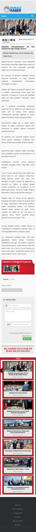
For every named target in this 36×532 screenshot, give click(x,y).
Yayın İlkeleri (19, 521)
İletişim (19, 517)
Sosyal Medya (18, 509)
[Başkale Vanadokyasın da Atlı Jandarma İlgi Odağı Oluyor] (7, 268)
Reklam (19, 525)
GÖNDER (27, 339)
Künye (19, 505)
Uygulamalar (18, 513)
